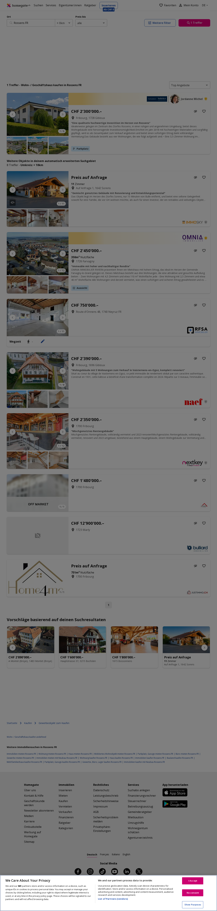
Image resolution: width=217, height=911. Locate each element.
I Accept (192, 880)
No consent (193, 892)
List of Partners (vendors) (113, 898)
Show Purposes (192, 904)
